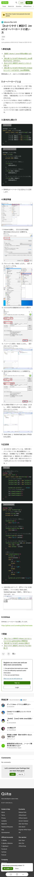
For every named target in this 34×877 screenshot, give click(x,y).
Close (17, 868)
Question (18, 6)
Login (21, 2)
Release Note (22, 812)
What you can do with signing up (13, 678)
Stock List (11, 6)
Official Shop (22, 846)
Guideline (4, 821)
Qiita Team (22, 840)
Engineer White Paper (25, 829)
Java (3, 36)
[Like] (3, 654)
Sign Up (20, 774)
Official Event (27, 6)
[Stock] (8, 654)
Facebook (4, 849)
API (20, 832)
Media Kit (4, 823)
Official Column (23, 818)
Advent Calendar (23, 821)
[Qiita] (4, 2)
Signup (29, 2)
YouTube (3, 852)
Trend (4, 6)
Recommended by (15, 700)
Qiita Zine (21, 843)
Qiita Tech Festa (23, 823)
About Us (4, 862)
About (3, 812)
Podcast (3, 855)
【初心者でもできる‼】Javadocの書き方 (16, 643)
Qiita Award (22, 826)
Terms (3, 815)
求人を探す (8, 868)
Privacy (3, 818)
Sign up (17, 683)
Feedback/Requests (7, 826)
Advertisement (5, 832)
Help (2, 829)
